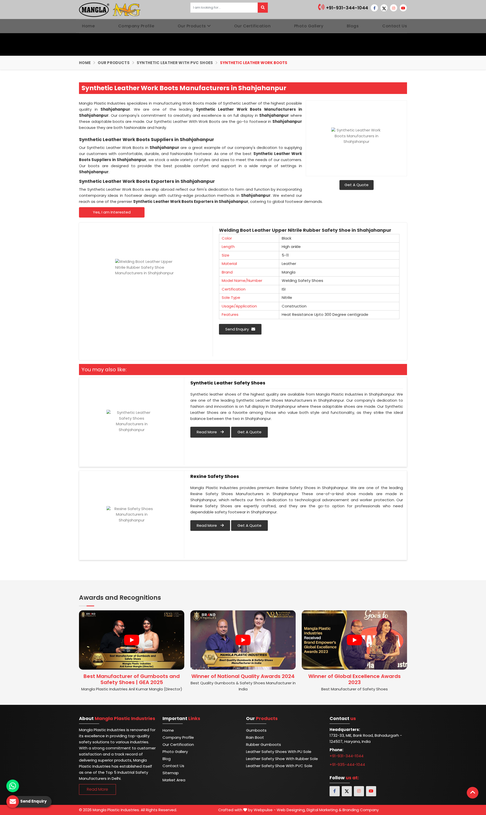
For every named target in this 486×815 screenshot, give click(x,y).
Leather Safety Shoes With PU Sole (278, 751)
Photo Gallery (308, 26)
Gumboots (256, 730)
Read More (207, 432)
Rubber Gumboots (263, 744)
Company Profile (136, 26)
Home (88, 26)
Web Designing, (291, 809)
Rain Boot (255, 737)
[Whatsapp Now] (12, 786)
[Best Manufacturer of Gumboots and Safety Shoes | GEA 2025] (131, 640)
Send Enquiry (237, 329)
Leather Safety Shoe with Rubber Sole (282, 758)
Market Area (174, 780)
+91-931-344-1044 (346, 8)
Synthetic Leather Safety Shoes (227, 383)
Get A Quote (357, 184)
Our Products (192, 26)
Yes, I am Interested (112, 212)
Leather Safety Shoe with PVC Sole (279, 765)
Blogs (353, 26)
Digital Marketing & (324, 809)
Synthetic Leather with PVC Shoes (175, 62)
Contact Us (394, 26)
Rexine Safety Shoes (214, 476)
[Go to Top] (472, 793)
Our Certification (252, 26)
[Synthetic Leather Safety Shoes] (131, 421)
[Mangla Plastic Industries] (110, 9)
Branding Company (360, 809)
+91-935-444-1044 (347, 764)
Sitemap (171, 772)
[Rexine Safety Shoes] (131, 514)
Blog (167, 758)
